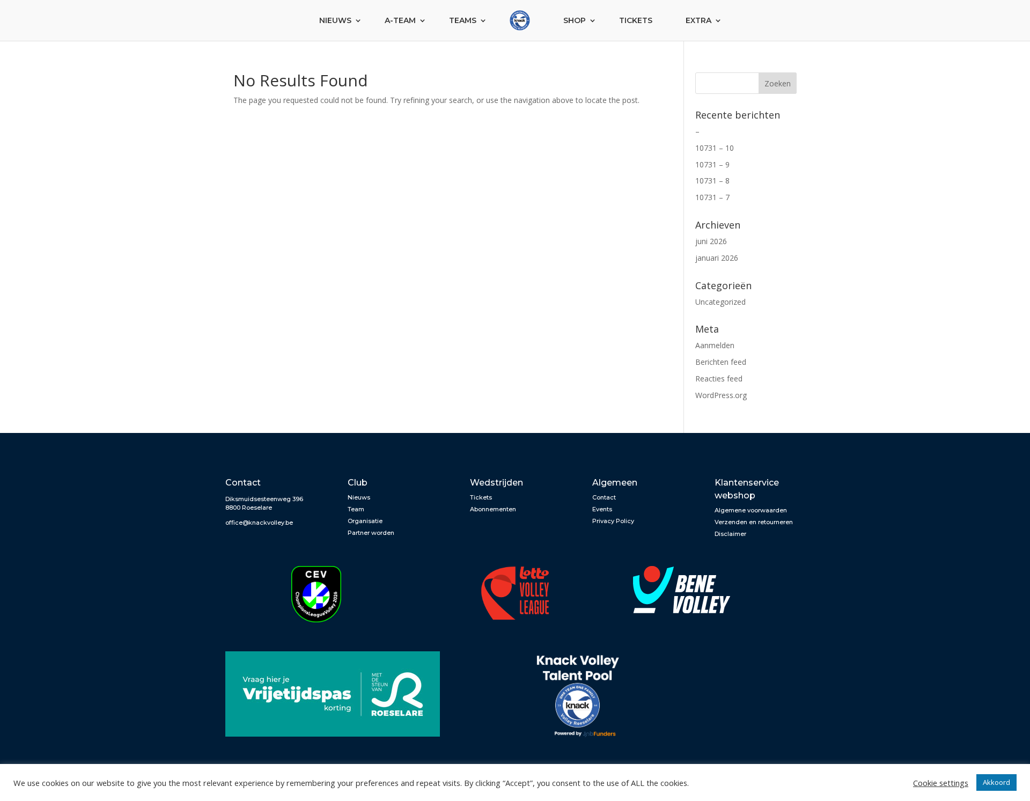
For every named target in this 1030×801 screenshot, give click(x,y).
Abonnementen (493, 509)
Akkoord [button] (996, 782)
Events (602, 509)
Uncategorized (720, 302)
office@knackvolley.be (259, 522)
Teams (462, 20)
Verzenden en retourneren (754, 522)
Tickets (635, 20)
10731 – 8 (712, 180)
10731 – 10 (714, 148)
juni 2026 (711, 241)
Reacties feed (718, 378)
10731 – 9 (712, 164)
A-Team (400, 20)
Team (356, 509)
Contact (604, 497)
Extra (698, 20)
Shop (574, 20)
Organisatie (365, 521)
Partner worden (371, 533)
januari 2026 (716, 258)
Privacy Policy (613, 521)
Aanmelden (714, 345)
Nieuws (335, 20)
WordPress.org (721, 395)
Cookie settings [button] (940, 783)
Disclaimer (730, 534)
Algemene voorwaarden (751, 510)
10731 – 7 (712, 197)
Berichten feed (720, 362)
